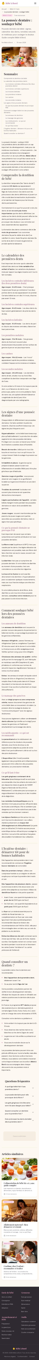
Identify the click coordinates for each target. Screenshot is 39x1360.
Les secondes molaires (13, 100)
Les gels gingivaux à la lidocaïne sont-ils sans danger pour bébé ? (18, 1104)
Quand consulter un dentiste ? (14, 133)
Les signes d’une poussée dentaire (15, 103)
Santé (23, 1308)
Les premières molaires (13, 94)
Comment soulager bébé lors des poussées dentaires (19, 111)
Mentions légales (10, 1356)
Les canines (9, 97)
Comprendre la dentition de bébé (15, 78)
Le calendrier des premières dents (15, 81)
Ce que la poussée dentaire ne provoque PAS (19, 107)
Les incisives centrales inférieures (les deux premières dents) (20, 85)
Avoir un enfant (7, 1297)
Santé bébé (6, 1338)
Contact (32, 1356)
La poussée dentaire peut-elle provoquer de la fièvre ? (17, 1096)
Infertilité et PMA (7, 1304)
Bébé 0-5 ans (14, 9)
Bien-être (24, 1311)
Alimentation (25, 1304)
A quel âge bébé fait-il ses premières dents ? (15, 1087)
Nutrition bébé (7, 1335)
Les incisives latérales (13, 92)
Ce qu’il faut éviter (12, 126)
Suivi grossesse (26, 1297)
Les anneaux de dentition (14, 115)
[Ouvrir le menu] (35, 3)
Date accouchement (28, 1329)
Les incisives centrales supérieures (17, 89)
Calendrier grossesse (28, 1325)
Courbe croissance (27, 1332)
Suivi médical (25, 1300)
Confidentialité (22, 1356)
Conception (6, 1300)
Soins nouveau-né (8, 1331)
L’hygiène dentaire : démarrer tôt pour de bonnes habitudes (18, 129)
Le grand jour (6, 1327)
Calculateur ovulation (28, 1321)
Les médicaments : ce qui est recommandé (16, 122)
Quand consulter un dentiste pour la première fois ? (16, 1112)
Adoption (5, 1308)
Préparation (6, 1324)
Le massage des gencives (14, 118)
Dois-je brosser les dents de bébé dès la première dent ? (18, 1120)
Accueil (4, 9)
